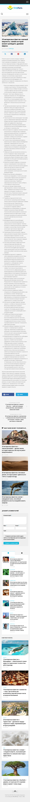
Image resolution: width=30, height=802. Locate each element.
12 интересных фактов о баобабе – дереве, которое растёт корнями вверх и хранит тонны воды (15, 782)
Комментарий (8, 515)
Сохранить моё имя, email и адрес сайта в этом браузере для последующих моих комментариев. (15, 537)
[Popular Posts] (22, 553)
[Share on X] (5, 54)
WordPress (15, 796)
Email (17, 525)
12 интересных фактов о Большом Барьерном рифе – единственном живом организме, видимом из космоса (17, 605)
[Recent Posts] (8, 553)
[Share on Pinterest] (18, 54)
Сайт (5, 530)
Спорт (4, 687)
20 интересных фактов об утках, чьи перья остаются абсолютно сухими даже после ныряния (18, 584)
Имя (5, 525)
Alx (24, 796)
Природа (11, 48)
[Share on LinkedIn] (25, 54)
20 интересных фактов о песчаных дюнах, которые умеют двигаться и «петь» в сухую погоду (14, 474)
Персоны (12, 557)
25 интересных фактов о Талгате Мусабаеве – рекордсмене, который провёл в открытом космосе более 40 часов (18, 562)
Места (11, 613)
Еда (11, 589)
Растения (12, 569)
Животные (12, 580)
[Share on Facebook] (11, 54)
